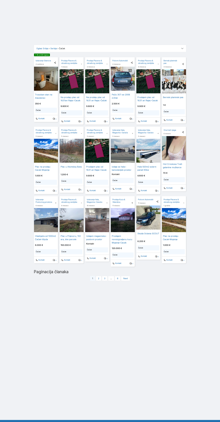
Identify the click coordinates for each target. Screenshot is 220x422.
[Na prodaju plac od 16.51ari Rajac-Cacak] (72, 81)
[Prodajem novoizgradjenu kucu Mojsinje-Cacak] (123, 220)
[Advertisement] (110, 25)
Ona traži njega (170, 130)
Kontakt (41, 119)
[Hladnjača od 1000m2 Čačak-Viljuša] (46, 220)
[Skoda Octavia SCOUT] (148, 218)
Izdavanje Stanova (43, 61)
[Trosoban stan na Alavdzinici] (46, 79)
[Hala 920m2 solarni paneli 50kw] (148, 151)
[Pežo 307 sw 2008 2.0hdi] (123, 79)
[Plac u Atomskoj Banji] (72, 151)
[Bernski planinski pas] (174, 81)
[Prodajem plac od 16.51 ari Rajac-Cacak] (148, 81)
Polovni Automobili (120, 61)
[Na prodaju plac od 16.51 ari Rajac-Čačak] (97, 81)
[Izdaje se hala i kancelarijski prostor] (123, 151)
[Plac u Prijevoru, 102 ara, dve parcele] (72, 220)
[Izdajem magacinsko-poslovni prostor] (97, 220)
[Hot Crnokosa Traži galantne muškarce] (174, 148)
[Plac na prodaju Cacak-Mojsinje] (46, 151)
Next (125, 278)
